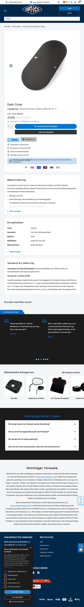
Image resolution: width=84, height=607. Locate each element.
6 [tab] (47, 359)
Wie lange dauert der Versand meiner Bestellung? (29, 424)
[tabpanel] (24, 328)
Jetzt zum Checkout (46, 132)
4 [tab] (43, 359)
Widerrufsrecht (45, 556)
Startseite (7, 26)
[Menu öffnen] (5, 11)
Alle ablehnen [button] (17, 597)
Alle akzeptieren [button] (17, 592)
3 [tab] (40, 359)
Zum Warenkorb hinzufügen (47, 126)
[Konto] (75, 2)
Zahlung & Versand (46, 552)
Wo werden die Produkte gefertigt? (23, 439)
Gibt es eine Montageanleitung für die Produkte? (28, 431)
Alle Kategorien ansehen (71, 372)
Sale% (69, 13)
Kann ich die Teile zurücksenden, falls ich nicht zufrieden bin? (34, 446)
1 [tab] (36, 359)
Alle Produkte (16, 26)
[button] (17, 602)
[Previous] (11, 66)
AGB (41, 542)
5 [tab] (45, 359)
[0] (78, 2)
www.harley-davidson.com (46, 477)
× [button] (30, 547)
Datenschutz (44, 545)
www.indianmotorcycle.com (21, 506)
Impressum (44, 549)
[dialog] (17, 575)
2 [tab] (38, 359)
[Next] (73, 66)
